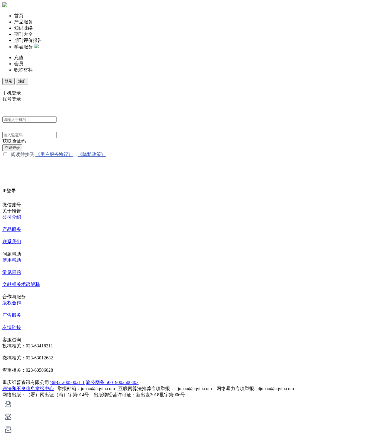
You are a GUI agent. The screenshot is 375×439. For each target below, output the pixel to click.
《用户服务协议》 (54, 154)
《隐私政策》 (92, 154)
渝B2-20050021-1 (67, 382)
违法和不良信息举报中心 (28, 388)
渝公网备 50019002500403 (112, 382)
